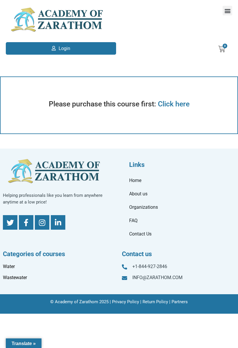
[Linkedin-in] (58, 222)
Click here (174, 104)
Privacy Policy (125, 301)
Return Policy (155, 301)
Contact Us (140, 234)
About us (138, 194)
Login (64, 48)
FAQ (133, 220)
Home (135, 180)
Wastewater (15, 277)
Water (9, 266)
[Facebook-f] (26, 222)
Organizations (143, 207)
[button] (227, 10)
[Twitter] (10, 222)
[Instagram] (42, 222)
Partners (180, 301)
